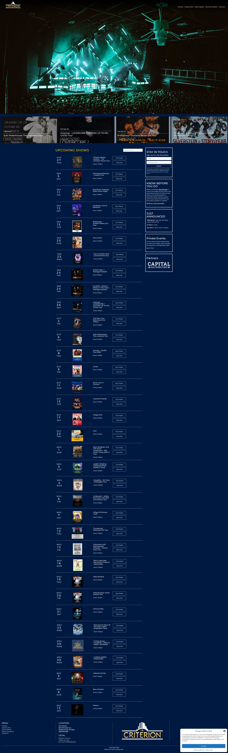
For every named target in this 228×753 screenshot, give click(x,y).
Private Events (211, 7)
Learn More (150, 248)
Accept (203, 746)
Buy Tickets (18, 139)
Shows (180, 7)
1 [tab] (114, 147)
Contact (222, 7)
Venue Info (189, 7)
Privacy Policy (209, 750)
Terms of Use (64, 740)
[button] (224, 731)
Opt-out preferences (199, 750)
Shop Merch (199, 7)
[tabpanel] (28, 131)
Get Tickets (119, 158)
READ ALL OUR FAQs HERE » (156, 203)
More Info (8, 139)
